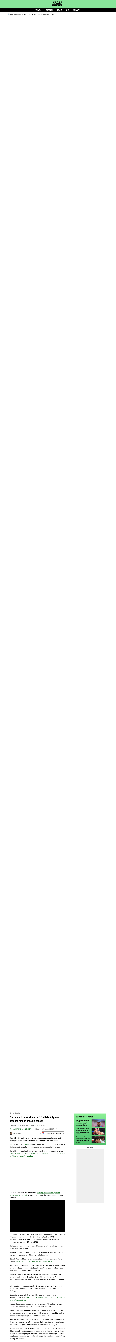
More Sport (77, 10)
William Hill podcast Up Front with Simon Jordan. (34, 1261)
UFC (67, 10)
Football (38, 10)
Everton (28, 1144)
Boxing (59, 10)
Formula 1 (49, 10)
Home (12, 1113)
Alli (11, 1144)
